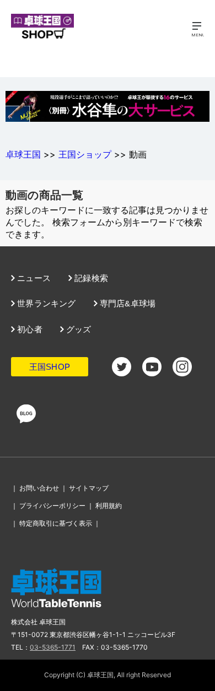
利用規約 (108, 505)
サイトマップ (89, 488)
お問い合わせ (39, 488)
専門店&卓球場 (127, 303)
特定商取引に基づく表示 (55, 523)
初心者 (28, 329)
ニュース (33, 278)
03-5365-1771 (53, 647)
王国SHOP (49, 366)
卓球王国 (23, 154)
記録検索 (90, 278)
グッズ (78, 329)
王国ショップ (84, 154)
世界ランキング (45, 303)
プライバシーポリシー (52, 505)
